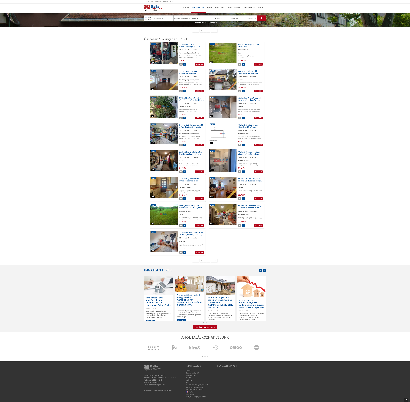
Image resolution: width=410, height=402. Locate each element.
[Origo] (235, 347)
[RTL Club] (153, 347)
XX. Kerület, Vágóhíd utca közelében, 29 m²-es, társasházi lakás (248, 127)
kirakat (181, 138)
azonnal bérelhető (191, 245)
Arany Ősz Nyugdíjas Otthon (196, 397)
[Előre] (264, 270)
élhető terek (241, 109)
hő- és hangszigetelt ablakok (252, 136)
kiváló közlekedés (243, 138)
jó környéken (245, 165)
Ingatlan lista (198, 8)
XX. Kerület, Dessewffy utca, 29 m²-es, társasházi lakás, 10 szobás (250, 208)
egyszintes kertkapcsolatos (192, 165)
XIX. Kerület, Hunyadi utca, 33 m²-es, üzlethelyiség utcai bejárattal (191, 127)
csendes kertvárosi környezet (187, 217)
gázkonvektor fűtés (243, 219)
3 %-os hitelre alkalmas (249, 217)
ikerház (244, 84)
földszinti (258, 109)
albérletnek (182, 245)
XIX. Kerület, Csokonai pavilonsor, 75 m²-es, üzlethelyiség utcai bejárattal (191, 73)
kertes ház (250, 84)
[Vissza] (260, 270)
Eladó (149, 17)
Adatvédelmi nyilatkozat (194, 387)
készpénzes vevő (247, 192)
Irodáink (189, 380)
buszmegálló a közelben (186, 136)
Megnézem (199, 64)
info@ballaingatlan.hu (164, 2)
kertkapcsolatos (189, 192)
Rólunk (261, 8)
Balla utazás (190, 394)
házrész (240, 192)
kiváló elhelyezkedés (188, 57)
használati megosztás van (245, 82)
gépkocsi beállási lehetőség (251, 163)
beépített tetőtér (183, 163)
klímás (181, 82)
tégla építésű (199, 82)
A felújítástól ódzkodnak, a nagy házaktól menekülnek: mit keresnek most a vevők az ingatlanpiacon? (158, 300)
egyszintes (241, 163)
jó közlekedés (253, 165)
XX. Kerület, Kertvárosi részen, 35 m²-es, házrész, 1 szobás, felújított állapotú (191, 234)
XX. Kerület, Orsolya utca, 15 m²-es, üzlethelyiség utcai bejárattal (190, 46)
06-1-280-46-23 (155, 382)
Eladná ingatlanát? (215, 8)
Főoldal (186, 8)
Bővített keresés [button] (199, 23)
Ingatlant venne (234, 8)
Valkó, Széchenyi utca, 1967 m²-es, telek (249, 45)
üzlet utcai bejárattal (185, 84)
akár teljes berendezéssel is (186, 244)
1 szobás (181, 190)
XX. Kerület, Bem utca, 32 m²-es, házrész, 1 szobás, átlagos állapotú (250, 181)
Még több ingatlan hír (204, 327)
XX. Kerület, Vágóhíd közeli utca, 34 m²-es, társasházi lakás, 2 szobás (249, 154)
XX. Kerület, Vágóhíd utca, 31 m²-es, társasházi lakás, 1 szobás (190, 181)
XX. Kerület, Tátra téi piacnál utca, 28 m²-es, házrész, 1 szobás (249, 100)
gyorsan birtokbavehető (186, 109)
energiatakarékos (250, 109)
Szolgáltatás (249, 8)
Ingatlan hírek (158, 270)
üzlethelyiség (194, 84)
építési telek (241, 56)
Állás (187, 382)
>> (216, 31)
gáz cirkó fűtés (258, 190)
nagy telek (254, 56)
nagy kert (247, 56)
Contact (191, 392)
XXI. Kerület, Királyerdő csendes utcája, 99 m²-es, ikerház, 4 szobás (248, 73)
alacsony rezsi (198, 244)
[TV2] (174, 347)
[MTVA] (215, 347)
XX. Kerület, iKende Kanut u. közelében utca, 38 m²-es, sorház (190, 154)
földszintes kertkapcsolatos (245, 190)
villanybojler (196, 138)
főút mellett (196, 136)
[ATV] (256, 347)
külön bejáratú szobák (254, 138)
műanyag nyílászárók (189, 82)
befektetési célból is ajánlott (187, 56)
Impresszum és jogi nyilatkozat (197, 385)
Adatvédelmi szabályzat (194, 390)
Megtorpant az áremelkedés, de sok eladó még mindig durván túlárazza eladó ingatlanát (220, 304)
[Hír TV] (194, 347)
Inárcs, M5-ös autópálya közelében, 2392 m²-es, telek (190, 207)
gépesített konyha (243, 111)
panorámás (241, 57)
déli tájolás (241, 136)
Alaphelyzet (211, 23)
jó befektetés (186, 219)
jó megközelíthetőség (191, 111)
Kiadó (149, 19)
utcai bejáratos (188, 138)
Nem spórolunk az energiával (247, 308)
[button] (406, 400)
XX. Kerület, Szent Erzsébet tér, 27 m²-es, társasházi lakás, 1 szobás (191, 100)
